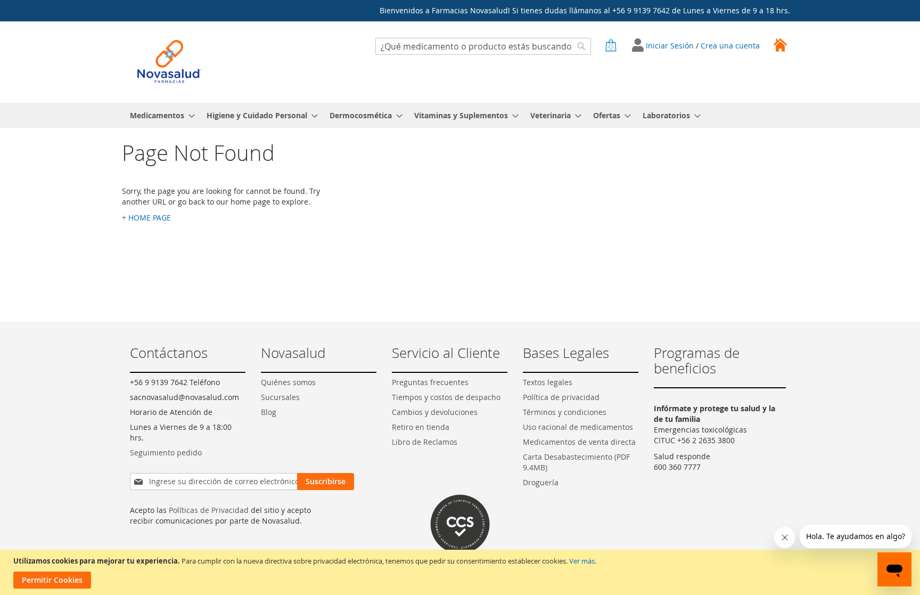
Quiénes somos (288, 382)
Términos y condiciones (564, 412)
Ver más (582, 561)
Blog (268, 412)
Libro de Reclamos (424, 442)
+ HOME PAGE (146, 218)
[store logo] (169, 61)
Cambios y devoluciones (435, 412)
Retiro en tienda (420, 427)
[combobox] (483, 46)
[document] (461, 572)
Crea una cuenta (730, 45)
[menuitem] (159, 115)
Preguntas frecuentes (430, 382)
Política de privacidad (561, 397)
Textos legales (547, 382)
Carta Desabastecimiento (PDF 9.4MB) (576, 462)
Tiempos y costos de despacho (446, 397)
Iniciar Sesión (671, 45)
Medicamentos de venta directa (579, 442)
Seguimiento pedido (166, 452)
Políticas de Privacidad (209, 510)
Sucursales (280, 397)
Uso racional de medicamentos (578, 427)
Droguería (540, 482)
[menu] (460, 115)
